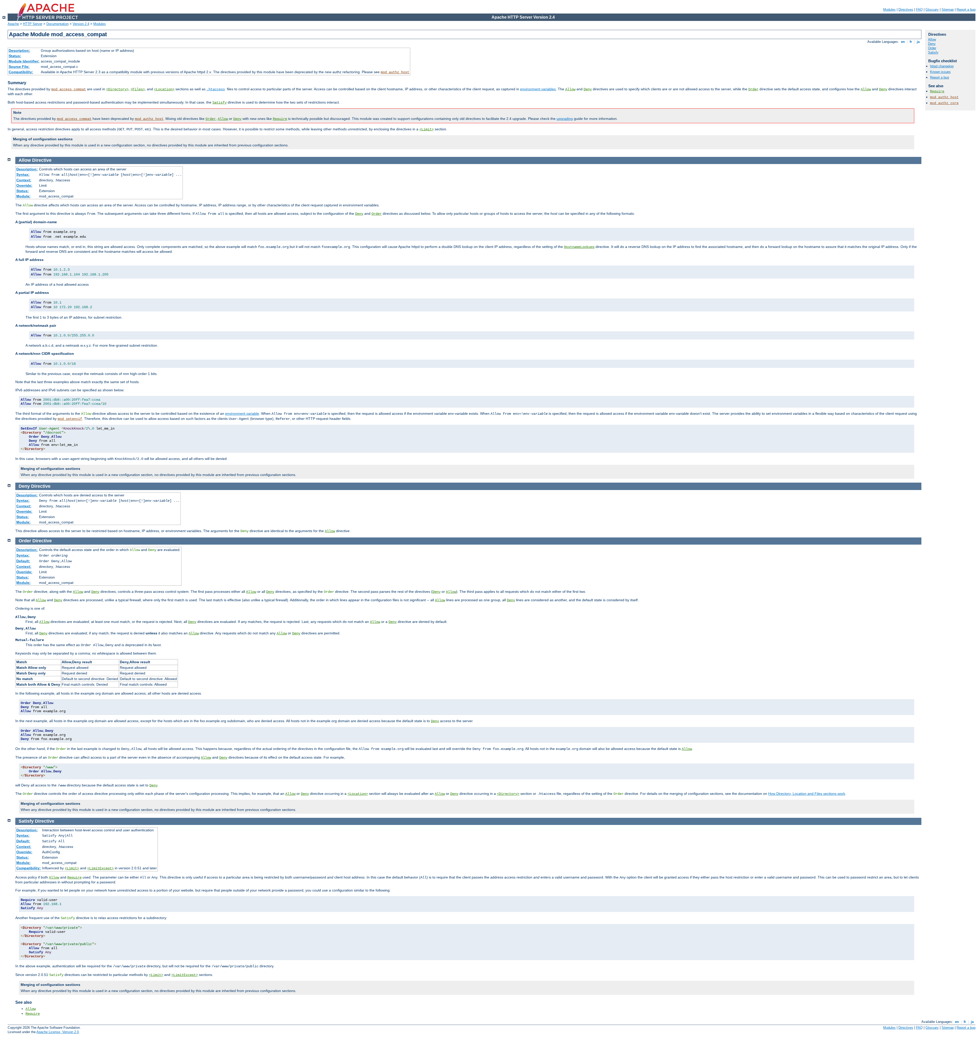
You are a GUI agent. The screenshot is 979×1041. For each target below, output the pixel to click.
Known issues (940, 72)
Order (753, 89)
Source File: (19, 67)
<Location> (164, 89)
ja (918, 42)
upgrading (565, 119)
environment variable (242, 413)
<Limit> (426, 129)
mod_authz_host (395, 72)
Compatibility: (21, 72)
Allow (570, 89)
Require (280, 119)
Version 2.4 (81, 24)
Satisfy (219, 103)
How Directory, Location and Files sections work (806, 794)
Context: (23, 180)
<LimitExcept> (100, 868)
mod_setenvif (70, 419)
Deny (588, 89)
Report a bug (966, 9)
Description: (19, 50)
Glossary (932, 9)
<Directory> (117, 89)
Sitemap (948, 9)
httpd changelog (942, 66)
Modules (889, 9)
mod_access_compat (68, 89)
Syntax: (23, 174)
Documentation (57, 24)
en (903, 42)
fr (911, 42)
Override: (24, 185)
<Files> (138, 89)
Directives (905, 9)
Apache (13, 24)
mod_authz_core (944, 103)
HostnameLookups (579, 247)
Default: (23, 561)
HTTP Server (32, 24)
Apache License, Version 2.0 (57, 1032)
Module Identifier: (24, 61)
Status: (15, 56)
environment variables (538, 89)
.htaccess (216, 89)
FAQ (919, 9)
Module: (23, 196)
